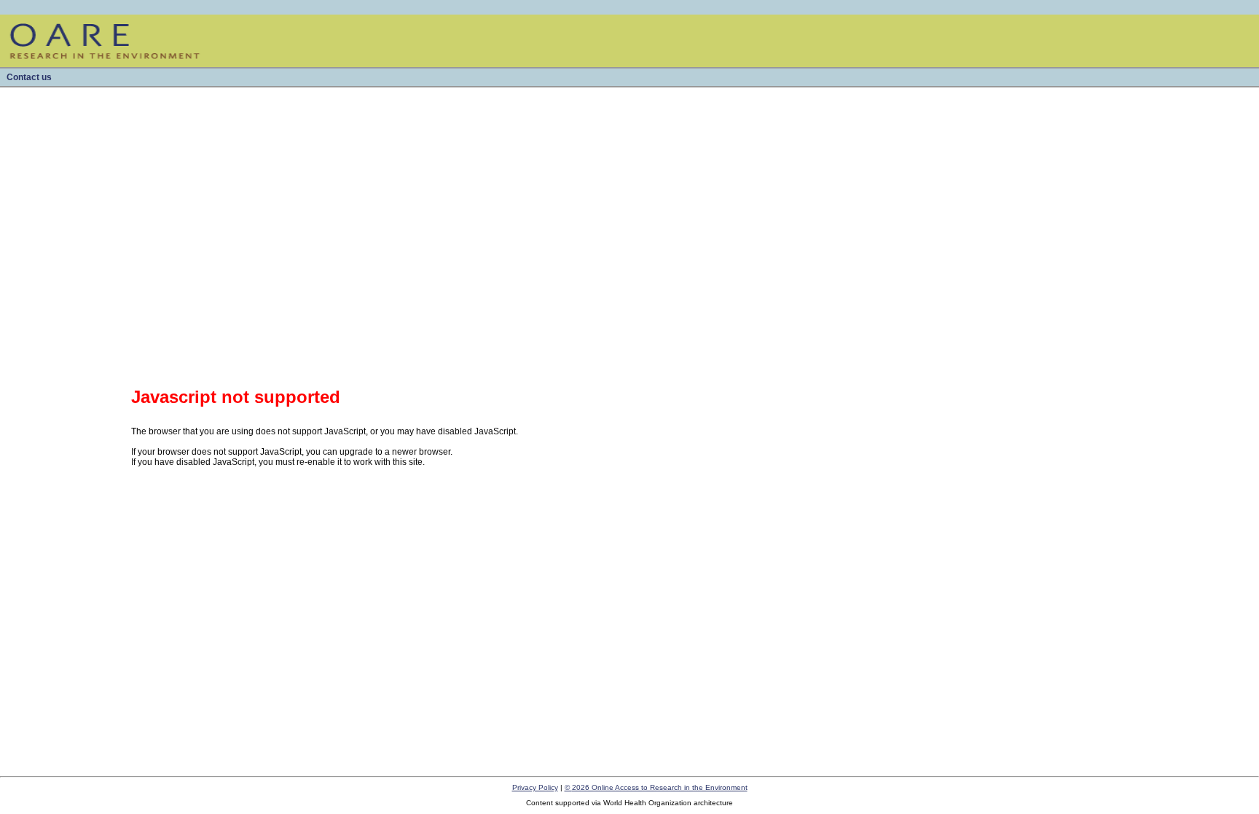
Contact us (29, 77)
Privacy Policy (535, 787)
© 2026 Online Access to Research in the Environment (656, 787)
